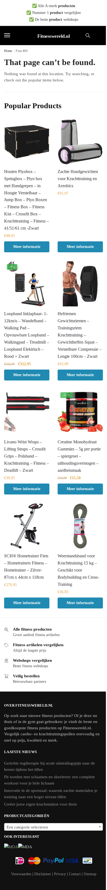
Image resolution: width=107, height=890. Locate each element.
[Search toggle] (88, 35)
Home (8, 51)
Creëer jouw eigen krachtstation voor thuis (40, 804)
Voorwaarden (21, 874)
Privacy (60, 874)
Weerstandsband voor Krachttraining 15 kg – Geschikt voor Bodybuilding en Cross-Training (78, 570)
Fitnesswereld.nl (53, 36)
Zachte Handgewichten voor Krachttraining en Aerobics (78, 178)
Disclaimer (42, 874)
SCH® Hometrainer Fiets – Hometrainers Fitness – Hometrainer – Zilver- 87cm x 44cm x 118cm (26, 566)
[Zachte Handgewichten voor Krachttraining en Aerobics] (80, 141)
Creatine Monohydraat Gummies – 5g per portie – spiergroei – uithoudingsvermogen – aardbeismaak (79, 456)
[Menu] (12, 35)
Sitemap (90, 874)
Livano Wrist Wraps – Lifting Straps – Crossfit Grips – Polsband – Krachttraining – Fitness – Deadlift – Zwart (26, 456)
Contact (75, 874)
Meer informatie (26, 247)
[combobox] (53, 827)
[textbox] (53, 827)
